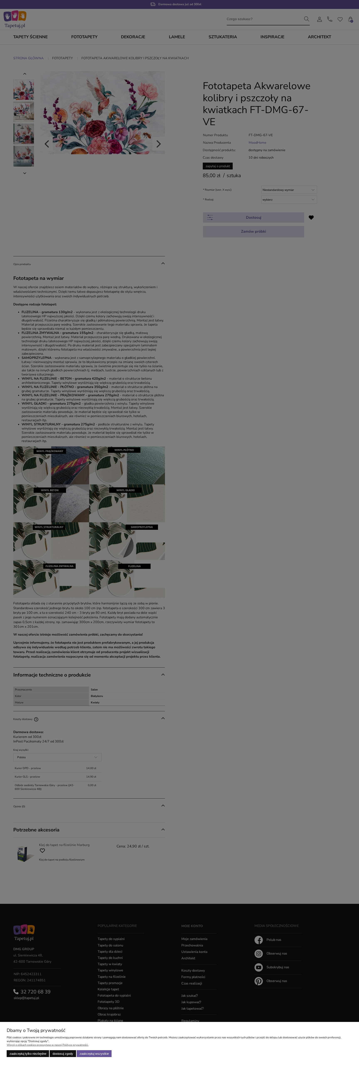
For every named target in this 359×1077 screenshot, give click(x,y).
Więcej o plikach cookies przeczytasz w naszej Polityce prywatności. (48, 1045)
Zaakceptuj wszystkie (94, 1053)
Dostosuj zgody (63, 1053)
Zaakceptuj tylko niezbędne (28, 1053)
